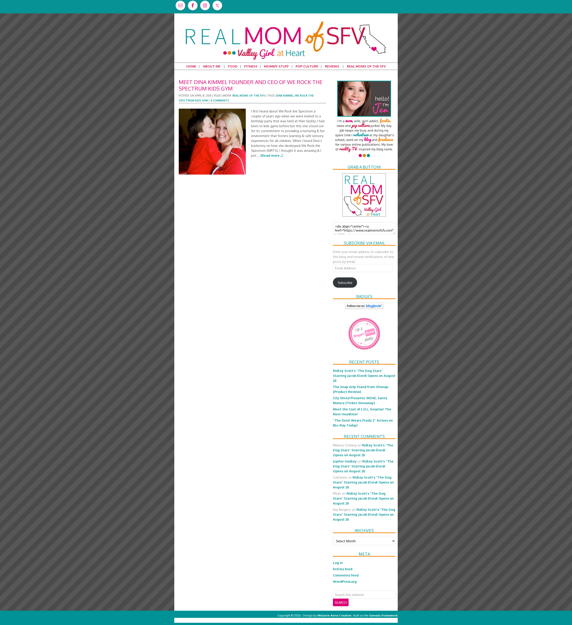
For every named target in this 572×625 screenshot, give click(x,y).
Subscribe (345, 283)
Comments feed (346, 575)
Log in (338, 563)
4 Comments (219, 100)
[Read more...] (272, 155)
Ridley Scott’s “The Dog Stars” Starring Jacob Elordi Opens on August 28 (364, 375)
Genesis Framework (383, 615)
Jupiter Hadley (345, 461)
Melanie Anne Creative (334, 615)
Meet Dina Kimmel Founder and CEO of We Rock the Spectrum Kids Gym (250, 85)
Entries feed (342, 569)
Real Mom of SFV (286, 21)
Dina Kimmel (285, 95)
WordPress (378, 620)
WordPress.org (345, 581)
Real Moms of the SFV (248, 95)
